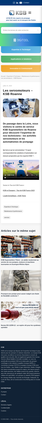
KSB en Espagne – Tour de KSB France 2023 (19, 190)
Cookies (3, 411)
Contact (26, 2)
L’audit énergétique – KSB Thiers (14, 196)
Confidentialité (5, 408)
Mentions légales (6, 405)
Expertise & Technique (13, 76)
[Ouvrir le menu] (30, 13)
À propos (4, 392)
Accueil (3, 76)
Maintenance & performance (30, 76)
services (6, 217)
